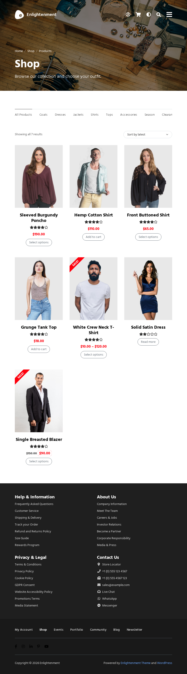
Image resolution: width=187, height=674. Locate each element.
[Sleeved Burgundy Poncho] (39, 176)
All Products (23, 114)
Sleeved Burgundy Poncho (39, 217)
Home (19, 51)
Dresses (60, 114)
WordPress (164, 663)
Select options (39, 242)
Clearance (169, 114)
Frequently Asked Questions (34, 504)
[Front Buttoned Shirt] (148, 176)
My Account (24, 629)
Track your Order (26, 524)
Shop (30, 51)
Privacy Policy (24, 571)
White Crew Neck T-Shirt (93, 330)
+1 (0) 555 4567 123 (114, 578)
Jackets (78, 114)
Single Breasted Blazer (39, 439)
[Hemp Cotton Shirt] (93, 176)
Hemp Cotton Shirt (93, 215)
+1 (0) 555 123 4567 (114, 571)
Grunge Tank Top (39, 327)
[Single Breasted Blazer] (39, 401)
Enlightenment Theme (136, 663)
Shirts (95, 114)
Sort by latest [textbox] (136, 134)
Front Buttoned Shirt (148, 215)
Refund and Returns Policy (33, 531)
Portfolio (76, 629)
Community (98, 629)
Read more (148, 342)
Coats (43, 114)
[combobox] (147, 134)
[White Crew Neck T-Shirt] (93, 288)
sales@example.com (116, 585)
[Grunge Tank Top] (39, 288)
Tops (109, 114)
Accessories (128, 114)
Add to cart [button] (93, 237)
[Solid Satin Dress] (148, 288)
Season (150, 114)
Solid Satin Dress (148, 327)
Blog (116, 629)
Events (58, 629)
